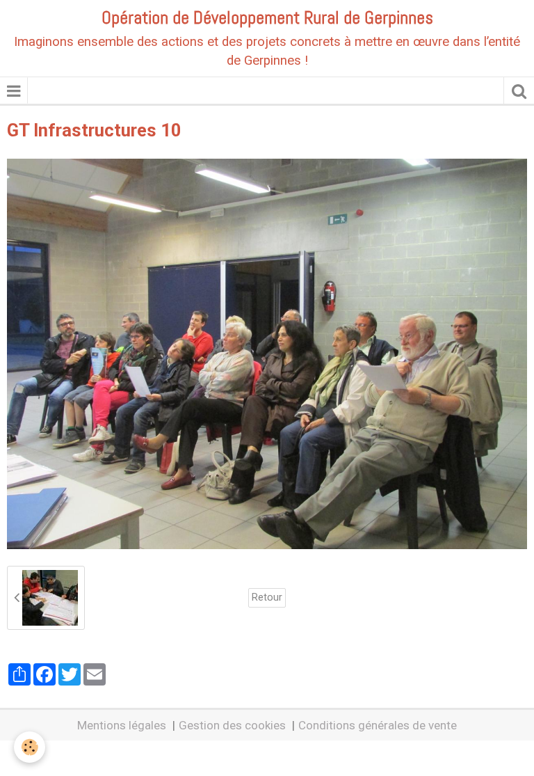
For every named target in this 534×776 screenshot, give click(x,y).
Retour (267, 597)
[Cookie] (29, 747)
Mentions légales (121, 725)
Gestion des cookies (232, 725)
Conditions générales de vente (377, 725)
